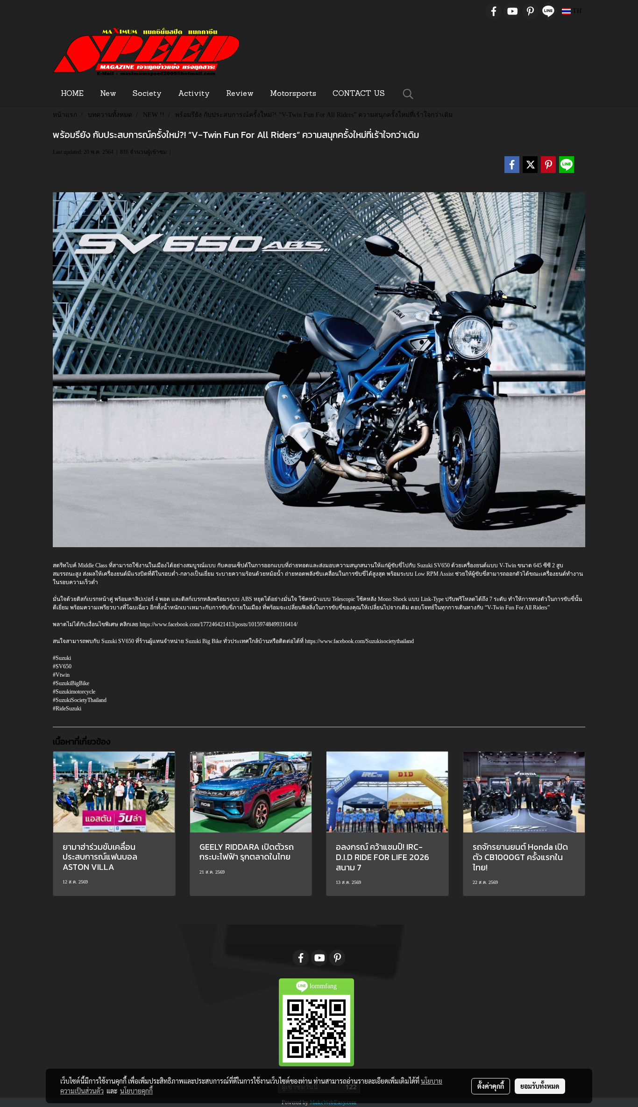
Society (147, 94)
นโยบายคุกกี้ (136, 1090)
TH (576, 10)
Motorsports (293, 94)
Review (240, 94)
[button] (408, 94)
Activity (194, 94)
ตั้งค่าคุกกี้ (490, 1086)
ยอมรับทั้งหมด (540, 1086)
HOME (72, 94)
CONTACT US (359, 94)
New (108, 94)
